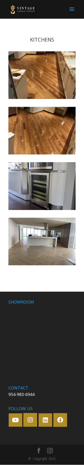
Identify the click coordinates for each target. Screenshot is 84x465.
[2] (42, 154)
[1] (42, 99)
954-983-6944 (21, 394)
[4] (42, 265)
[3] (42, 210)
